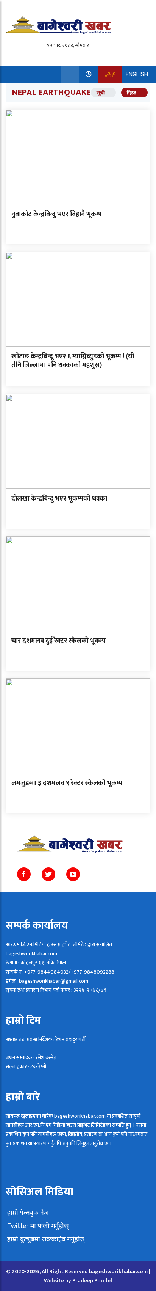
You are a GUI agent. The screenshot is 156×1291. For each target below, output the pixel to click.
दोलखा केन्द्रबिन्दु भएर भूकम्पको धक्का (59, 498)
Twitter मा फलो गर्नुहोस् (37, 1226)
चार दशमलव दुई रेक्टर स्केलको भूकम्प (58, 641)
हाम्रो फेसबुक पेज (27, 1213)
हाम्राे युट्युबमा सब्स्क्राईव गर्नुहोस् (45, 1239)
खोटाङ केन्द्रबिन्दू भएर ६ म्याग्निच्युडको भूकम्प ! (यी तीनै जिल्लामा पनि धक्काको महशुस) (72, 361)
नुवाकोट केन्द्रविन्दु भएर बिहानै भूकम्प (56, 214)
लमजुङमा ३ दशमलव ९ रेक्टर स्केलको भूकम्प (66, 783)
